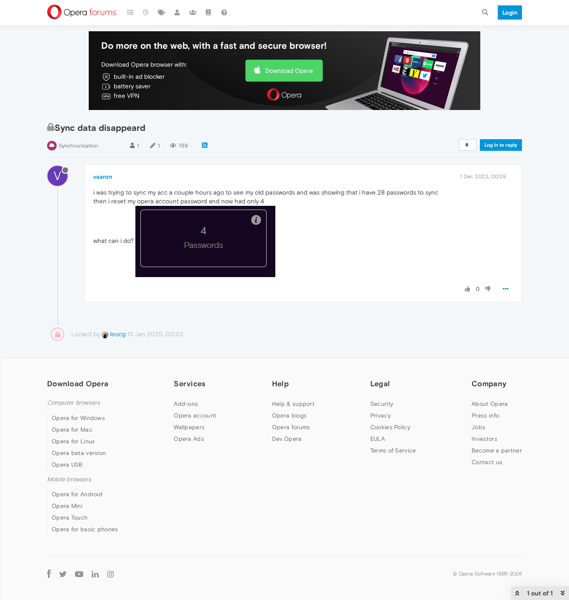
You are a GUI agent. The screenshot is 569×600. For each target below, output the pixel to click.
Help (280, 383)
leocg (117, 334)
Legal (380, 383)
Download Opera (289, 70)
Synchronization (78, 145)
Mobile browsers (69, 479)
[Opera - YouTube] (79, 574)
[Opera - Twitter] (63, 574)
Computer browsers (73, 402)
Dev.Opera (287, 438)
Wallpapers (189, 427)
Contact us (487, 462)
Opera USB (67, 464)
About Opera (490, 403)
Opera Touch (69, 517)
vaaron (102, 176)
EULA (377, 438)
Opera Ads (189, 438)
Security (381, 403)
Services (189, 383)
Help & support (293, 403)
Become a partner (497, 450)
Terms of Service (393, 450)
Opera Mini (67, 505)
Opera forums (291, 427)
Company (489, 383)
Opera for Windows (78, 418)
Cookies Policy (390, 427)
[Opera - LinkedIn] (95, 574)
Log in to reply (500, 145)
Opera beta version (79, 453)
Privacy (380, 415)
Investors (484, 438)
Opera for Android (77, 494)
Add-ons (186, 403)
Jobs (478, 427)
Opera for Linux (73, 441)
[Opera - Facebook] (49, 574)
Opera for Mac (72, 429)
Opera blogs (289, 415)
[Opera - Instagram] (110, 574)
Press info (485, 415)
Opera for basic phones (85, 529)
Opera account (195, 415)
